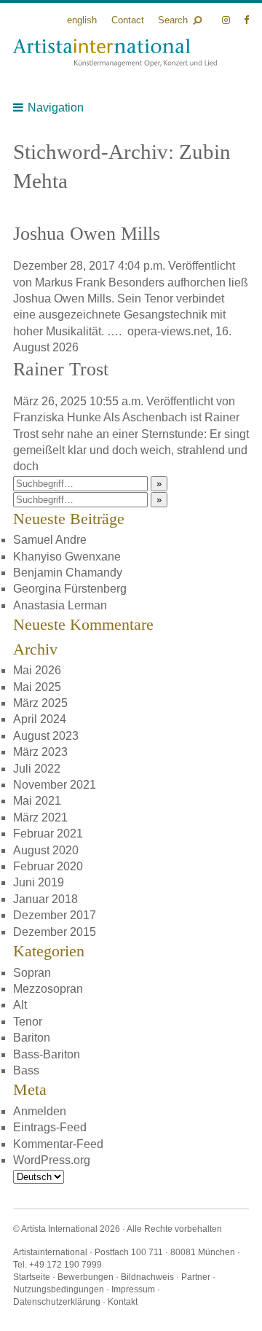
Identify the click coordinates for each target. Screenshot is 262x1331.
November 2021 (54, 784)
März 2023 (40, 752)
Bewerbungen (85, 1277)
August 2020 (46, 850)
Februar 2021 (48, 833)
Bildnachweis (147, 1277)
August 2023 (46, 736)
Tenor (27, 1021)
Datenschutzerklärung (56, 1302)
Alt (20, 1005)
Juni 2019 (38, 882)
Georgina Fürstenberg (70, 588)
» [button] (159, 483)
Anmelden (39, 1111)
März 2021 (40, 817)
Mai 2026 (37, 670)
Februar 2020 (48, 866)
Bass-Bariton (46, 1054)
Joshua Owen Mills (86, 233)
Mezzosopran (48, 989)
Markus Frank (70, 282)
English (82, 20)
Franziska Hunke (57, 417)
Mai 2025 (37, 687)
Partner (195, 1277)
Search (173, 20)
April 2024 (39, 719)
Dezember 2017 (54, 915)
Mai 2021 (37, 801)
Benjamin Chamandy (67, 572)
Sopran (32, 973)
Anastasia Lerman (60, 605)
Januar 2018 (45, 899)
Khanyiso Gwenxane (67, 556)
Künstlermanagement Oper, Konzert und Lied (115, 53)
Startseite (31, 1277)
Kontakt (123, 1302)
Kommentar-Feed (58, 1144)
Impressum (133, 1289)
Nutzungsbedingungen (58, 1289)
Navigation (56, 107)
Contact (127, 20)
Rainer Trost (60, 369)
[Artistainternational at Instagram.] (227, 20)
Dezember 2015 (54, 932)
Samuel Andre (50, 540)
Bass (26, 1070)
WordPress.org (51, 1160)
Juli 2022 (36, 768)
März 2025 (40, 703)
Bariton (31, 1037)
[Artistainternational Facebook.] (246, 20)
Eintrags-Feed (50, 1127)
